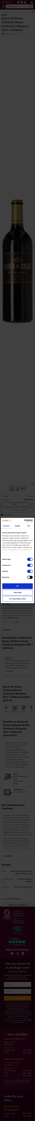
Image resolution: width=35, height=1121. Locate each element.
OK (17, 586)
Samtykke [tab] (6, 526)
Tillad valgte (17, 592)
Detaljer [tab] (17, 526)
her (18, 552)
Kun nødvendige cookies (17, 599)
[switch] (30, 565)
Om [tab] (28, 526)
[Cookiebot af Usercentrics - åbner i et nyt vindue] (25, 520)
